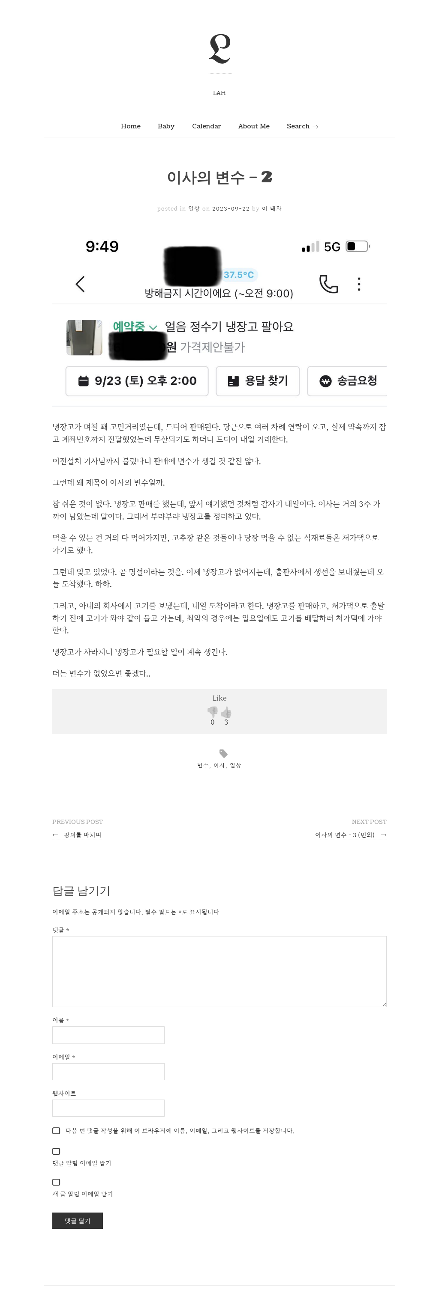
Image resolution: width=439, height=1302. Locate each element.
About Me (254, 126)
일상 (194, 208)
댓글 (60, 930)
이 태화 (272, 208)
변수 (203, 765)
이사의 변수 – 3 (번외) (351, 835)
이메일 (63, 1057)
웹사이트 (64, 1093)
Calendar (206, 126)
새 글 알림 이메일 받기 (82, 1194)
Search (298, 126)
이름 (60, 1020)
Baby (166, 126)
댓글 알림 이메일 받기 (81, 1163)
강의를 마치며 (77, 835)
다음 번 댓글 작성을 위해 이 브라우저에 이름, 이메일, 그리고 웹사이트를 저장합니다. (180, 1131)
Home (131, 126)
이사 (219, 765)
